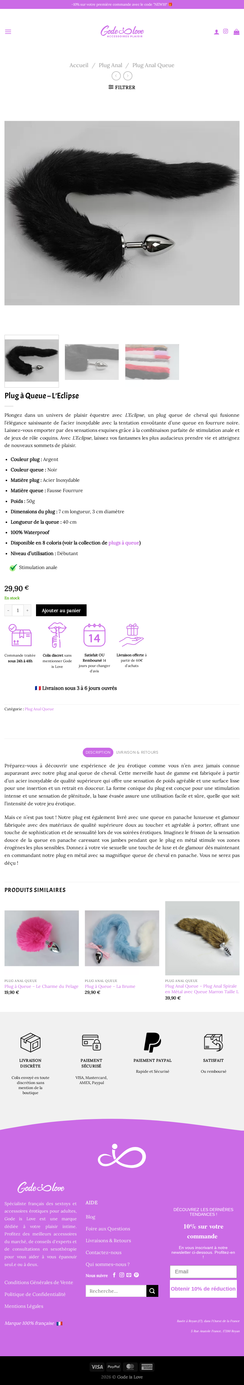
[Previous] (16, 213)
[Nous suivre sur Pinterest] (136, 1275)
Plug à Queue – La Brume (110, 986)
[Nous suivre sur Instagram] (225, 31)
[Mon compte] (217, 31)
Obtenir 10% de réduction (203, 1289)
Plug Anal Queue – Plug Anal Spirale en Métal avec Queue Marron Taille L (202, 988)
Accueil (79, 65)
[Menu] (8, 31)
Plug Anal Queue (153, 65)
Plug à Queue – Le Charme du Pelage (41, 986)
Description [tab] (98, 752)
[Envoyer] (152, 1291)
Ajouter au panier (61, 610)
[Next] (227, 213)
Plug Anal (110, 65)
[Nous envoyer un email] (128, 1275)
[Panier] (237, 31)
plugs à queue (124, 543)
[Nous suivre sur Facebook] (114, 1275)
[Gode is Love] (122, 31)
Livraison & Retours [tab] (137, 752)
